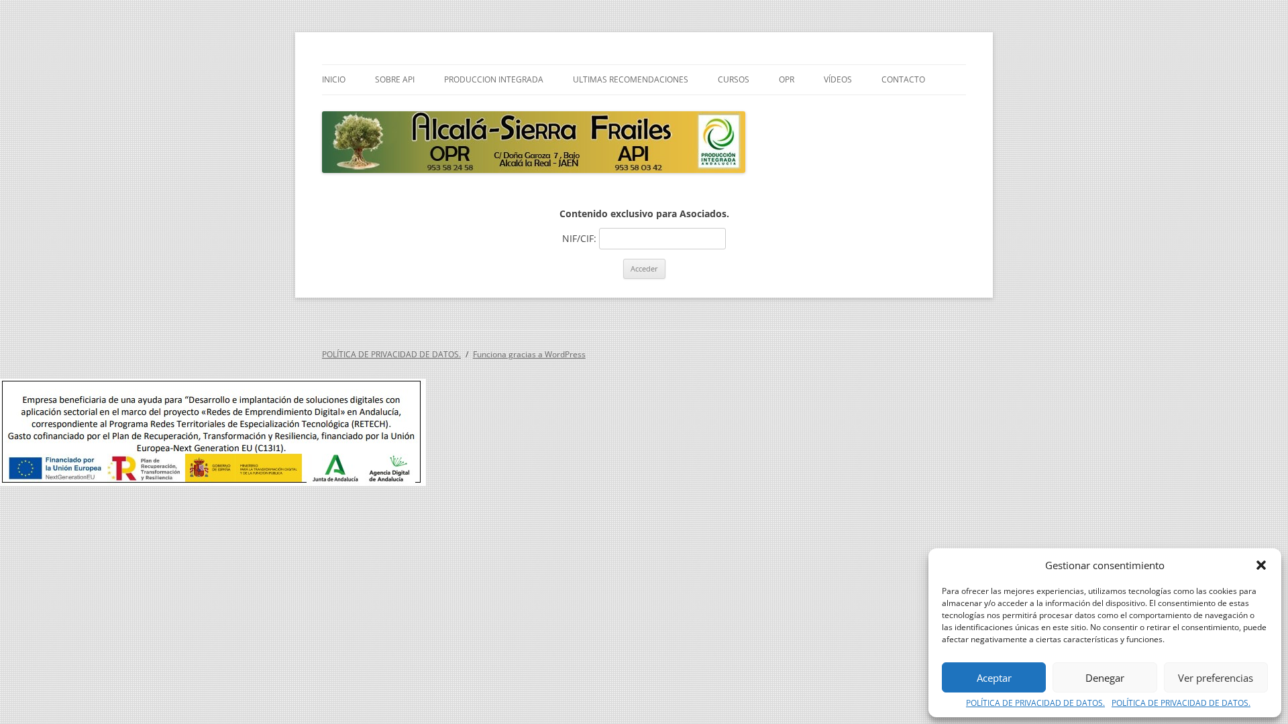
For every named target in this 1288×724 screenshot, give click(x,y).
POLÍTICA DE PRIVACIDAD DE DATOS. (1035, 703)
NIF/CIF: (580, 238)
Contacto (903, 79)
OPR (786, 79)
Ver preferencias (1215, 677)
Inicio (333, 79)
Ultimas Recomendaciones (630, 79)
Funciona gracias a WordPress (529, 354)
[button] (1261, 565)
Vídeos (838, 79)
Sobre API (395, 79)
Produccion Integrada (493, 79)
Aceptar (994, 677)
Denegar (1104, 677)
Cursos (733, 79)
